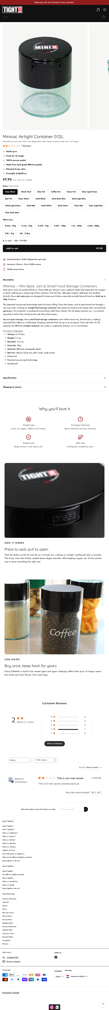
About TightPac (7, 871)
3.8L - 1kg (9, 233)
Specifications (9, 377)
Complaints (6, 940)
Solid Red (31, 205)
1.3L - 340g (76, 225)
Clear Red (78, 205)
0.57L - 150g (60, 225)
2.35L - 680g (93, 225)
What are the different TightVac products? (17, 857)
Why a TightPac (7, 878)
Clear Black (10, 191)
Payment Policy (7, 937)
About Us (5, 902)
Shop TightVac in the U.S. (11, 861)
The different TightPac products (13, 874)
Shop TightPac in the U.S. (11, 888)
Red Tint (8, 198)
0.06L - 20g (10, 225)
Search (4, 906)
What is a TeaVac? (8, 836)
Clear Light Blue (96, 205)
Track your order (8, 933)
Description (8, 279)
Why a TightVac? (8, 829)
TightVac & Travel (8, 850)
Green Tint (71, 191)
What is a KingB (8, 885)
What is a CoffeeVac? (10, 833)
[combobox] (54, 16)
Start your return (8, 912)
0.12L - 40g (27, 225)
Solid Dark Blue (59, 198)
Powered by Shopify (10, 992)
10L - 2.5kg (25, 233)
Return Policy (7, 916)
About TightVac (7, 826)
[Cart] (98, 10)
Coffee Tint (55, 191)
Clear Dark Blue (12, 212)
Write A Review (54, 743)
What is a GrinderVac (10, 881)
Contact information (9, 899)
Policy (4, 909)
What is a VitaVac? (9, 847)
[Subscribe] (86, 809)
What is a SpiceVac (9, 843)
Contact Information (9, 926)
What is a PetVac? (8, 840)
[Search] (104, 16)
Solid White (46, 205)
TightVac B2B (7, 930)
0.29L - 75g (43, 225)
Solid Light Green (12, 205)
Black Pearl (26, 191)
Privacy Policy (7, 919)
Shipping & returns (12, 387)
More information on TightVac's (13, 854)
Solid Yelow (63, 205)
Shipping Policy (7, 923)
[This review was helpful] (93, 792)
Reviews (5, 944)
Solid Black (41, 198)
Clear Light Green (89, 191)
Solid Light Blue (79, 198)
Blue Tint (41, 191)
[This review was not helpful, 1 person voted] (98, 792)
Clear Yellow (23, 198)
